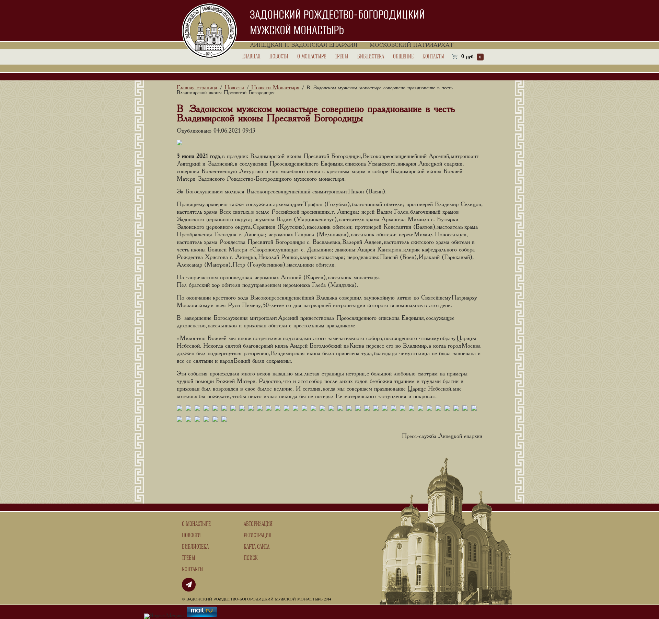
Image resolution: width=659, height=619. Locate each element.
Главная (251, 56)
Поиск (251, 558)
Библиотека (370, 56)
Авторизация (258, 524)
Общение (403, 56)
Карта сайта (256, 547)
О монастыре (311, 56)
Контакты (433, 56)
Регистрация (257, 535)
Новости (278, 56)
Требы (341, 56)
